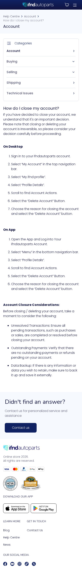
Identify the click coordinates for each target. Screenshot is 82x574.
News (7, 545)
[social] (5, 564)
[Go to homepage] (41, 448)
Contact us (20, 427)
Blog (6, 530)
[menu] (75, 4)
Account (30, 16)
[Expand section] (73, 61)
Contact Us (35, 530)
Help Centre (11, 16)
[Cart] (67, 5)
